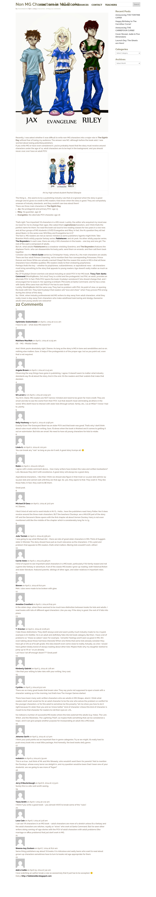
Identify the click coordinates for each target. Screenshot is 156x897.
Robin (18, 466)
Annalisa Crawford (24, 604)
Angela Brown (22, 370)
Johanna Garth (22, 736)
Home (42, 5)
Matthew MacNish (24, 340)
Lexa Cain (20, 820)
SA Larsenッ (21, 395)
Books (65, 5)
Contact (96, 5)
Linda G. (19, 447)
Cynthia (19, 687)
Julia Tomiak (21, 536)
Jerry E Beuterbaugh (25, 783)
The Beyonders (23, 241)
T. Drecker (20, 629)
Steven (19, 585)
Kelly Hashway (22, 422)
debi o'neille (21, 870)
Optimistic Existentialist (26, 322)
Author (53, 5)
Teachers (111, 5)
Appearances (80, 5)
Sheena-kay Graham (25, 848)
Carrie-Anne (21, 561)
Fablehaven (61, 238)
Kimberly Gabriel (23, 668)
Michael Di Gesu (23, 503)
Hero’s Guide (37, 255)
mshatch (20, 758)
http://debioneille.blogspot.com (36, 876)
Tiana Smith (21, 802)
